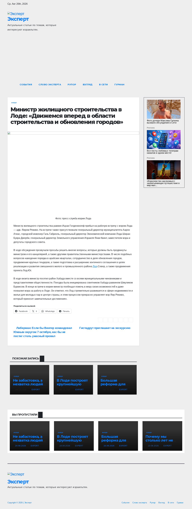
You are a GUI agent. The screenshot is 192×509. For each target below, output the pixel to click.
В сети (103, 84)
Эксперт (18, 19)
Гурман (119, 84)
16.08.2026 (109, 446)
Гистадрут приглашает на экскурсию (105, 328)
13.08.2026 (153, 446)
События (26, 84)
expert (35, 390)
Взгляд (88, 84)
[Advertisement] (96, 58)
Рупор (72, 84)
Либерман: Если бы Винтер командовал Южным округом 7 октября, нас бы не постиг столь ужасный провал (43, 332)
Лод (95, 266)
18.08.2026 (65, 446)
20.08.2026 (21, 446)
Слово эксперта (50, 84)
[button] (177, 84)
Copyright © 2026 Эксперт (20, 502)
